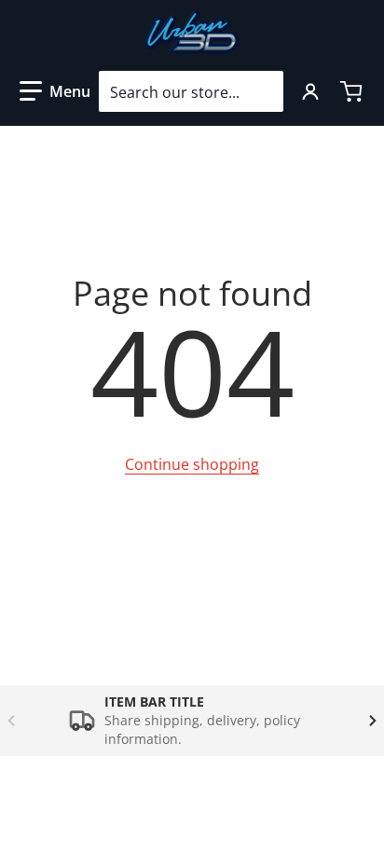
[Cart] (353, 91)
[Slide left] (11, 720)
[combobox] (191, 91)
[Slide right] (373, 720)
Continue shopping (192, 464)
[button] (55, 91)
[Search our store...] (262, 91)
